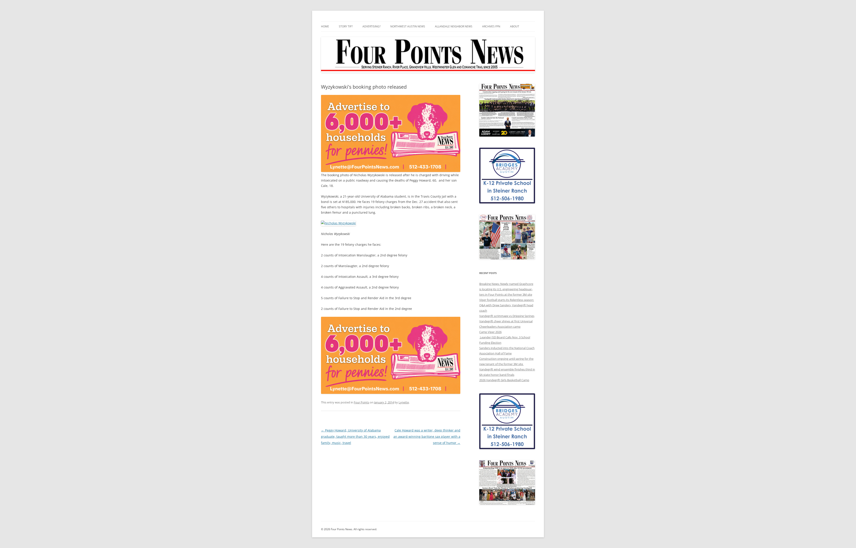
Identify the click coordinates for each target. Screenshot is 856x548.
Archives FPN (491, 26)
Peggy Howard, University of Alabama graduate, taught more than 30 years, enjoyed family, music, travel (355, 436)
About (514, 26)
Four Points (361, 402)
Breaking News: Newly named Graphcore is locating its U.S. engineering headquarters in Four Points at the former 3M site (506, 289)
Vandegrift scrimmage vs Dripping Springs (506, 316)
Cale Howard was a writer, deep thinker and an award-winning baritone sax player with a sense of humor (426, 436)
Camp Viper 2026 (490, 332)
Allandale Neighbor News (453, 26)
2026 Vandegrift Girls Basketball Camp (504, 380)
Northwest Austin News (407, 26)
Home (325, 26)
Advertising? (371, 26)
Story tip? (346, 26)
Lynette (404, 402)
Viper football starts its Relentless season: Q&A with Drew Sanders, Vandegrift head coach (506, 305)
